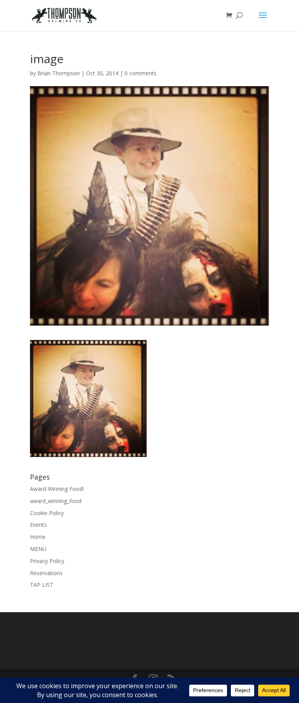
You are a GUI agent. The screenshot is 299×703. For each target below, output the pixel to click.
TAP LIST (41, 584)
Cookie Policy (47, 513)
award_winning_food (55, 501)
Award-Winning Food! (57, 488)
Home (38, 536)
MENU (38, 548)
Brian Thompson (58, 73)
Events (38, 524)
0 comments (141, 73)
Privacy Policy (47, 561)
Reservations (46, 573)
